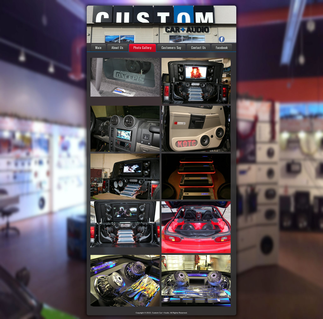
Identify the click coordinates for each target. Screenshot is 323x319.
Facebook (222, 47)
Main (98, 47)
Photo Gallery (142, 47)
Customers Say (171, 47)
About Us (117, 47)
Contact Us (198, 47)
